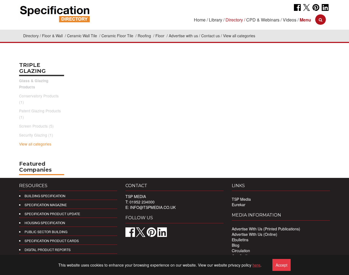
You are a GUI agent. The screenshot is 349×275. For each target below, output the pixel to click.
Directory (31, 35)
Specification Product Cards (52, 240)
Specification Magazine (46, 204)
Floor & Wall (53, 35)
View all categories (35, 144)
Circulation (241, 250)
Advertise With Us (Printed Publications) (266, 228)
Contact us (210, 35)
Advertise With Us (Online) (254, 234)
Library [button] (215, 20)
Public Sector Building (46, 231)
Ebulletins (240, 239)
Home (200, 20)
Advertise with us (183, 35)
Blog (235, 245)
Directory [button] (234, 20)
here (256, 265)
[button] (305, 20)
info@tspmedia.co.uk (153, 207)
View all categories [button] (239, 35)
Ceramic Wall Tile (82, 35)
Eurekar (238, 204)
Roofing (145, 35)
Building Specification (45, 195)
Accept (281, 265)
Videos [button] (289, 20)
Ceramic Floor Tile (117, 35)
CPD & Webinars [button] (262, 20)
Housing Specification (45, 222)
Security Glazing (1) (36, 135)
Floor (160, 35)
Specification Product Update (52, 213)
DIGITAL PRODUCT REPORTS (48, 249)
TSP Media (241, 199)
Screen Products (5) (36, 126)
